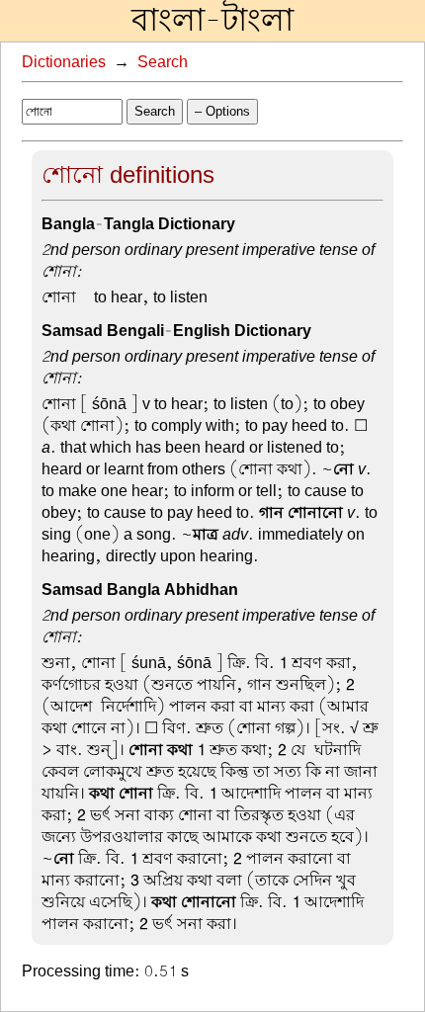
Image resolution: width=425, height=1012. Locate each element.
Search (162, 62)
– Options (222, 111)
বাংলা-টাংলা (212, 21)
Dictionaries (64, 62)
